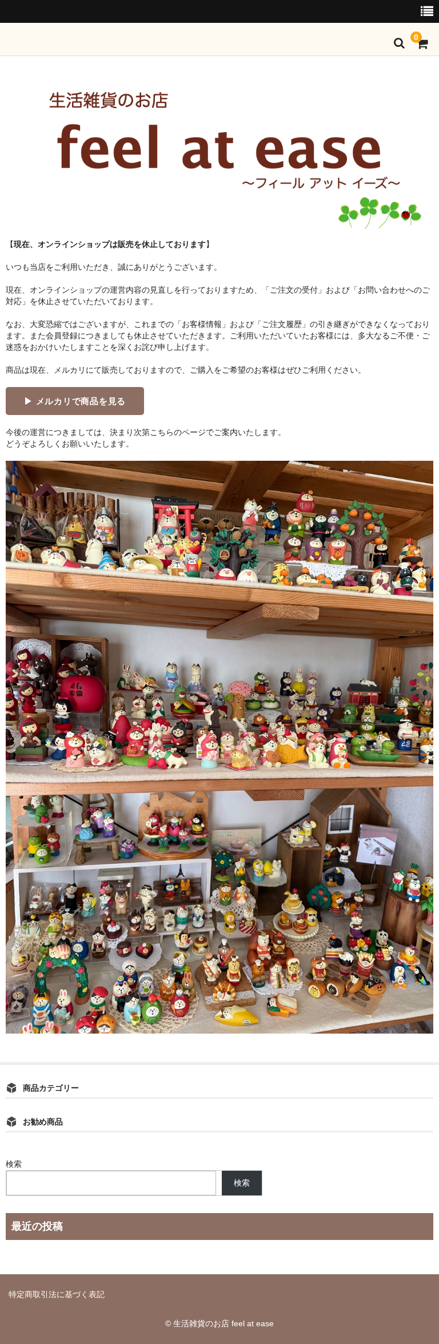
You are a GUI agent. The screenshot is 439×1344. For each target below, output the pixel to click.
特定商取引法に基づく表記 (57, 1294)
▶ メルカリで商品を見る (75, 401)
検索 (14, 1163)
